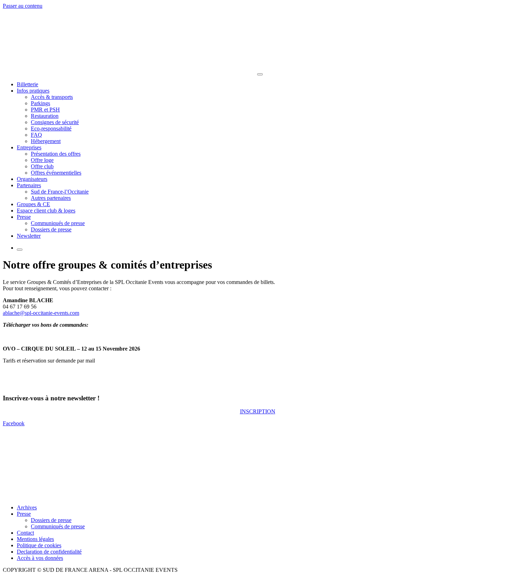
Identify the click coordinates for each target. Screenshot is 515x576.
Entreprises (29, 147)
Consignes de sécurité (55, 122)
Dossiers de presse (51, 229)
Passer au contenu (22, 6)
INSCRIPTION (257, 411)
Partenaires (29, 185)
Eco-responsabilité (51, 128)
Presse (24, 217)
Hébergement (46, 141)
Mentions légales (35, 539)
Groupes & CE (33, 204)
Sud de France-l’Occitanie (60, 192)
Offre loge (42, 160)
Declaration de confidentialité (49, 552)
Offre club (42, 166)
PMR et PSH (45, 110)
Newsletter (29, 236)
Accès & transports (52, 97)
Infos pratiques (33, 91)
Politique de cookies (39, 545)
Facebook (14, 423)
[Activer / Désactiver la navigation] (260, 74)
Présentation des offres (56, 154)
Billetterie (27, 84)
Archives (27, 507)
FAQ (36, 135)
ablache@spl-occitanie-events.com (41, 313)
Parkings (40, 103)
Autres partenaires (51, 198)
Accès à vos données (40, 558)
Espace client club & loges (46, 211)
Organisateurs (32, 179)
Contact (25, 533)
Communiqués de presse (58, 223)
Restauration (45, 116)
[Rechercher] (19, 250)
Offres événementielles (56, 173)
